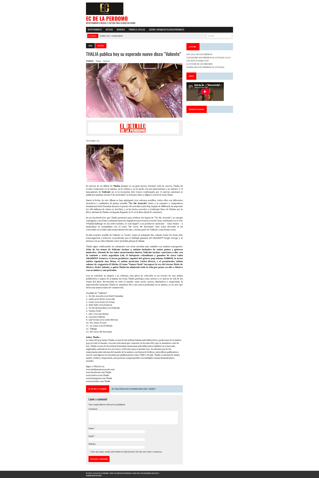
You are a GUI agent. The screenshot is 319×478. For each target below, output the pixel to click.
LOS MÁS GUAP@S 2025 (197, 60)
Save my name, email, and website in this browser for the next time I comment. (126, 451)
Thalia (98, 61)
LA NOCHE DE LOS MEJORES (199, 64)
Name (91, 428)
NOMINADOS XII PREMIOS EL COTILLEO (205, 67)
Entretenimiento (95, 29)
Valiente (106, 61)
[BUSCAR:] (219, 35)
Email (91, 436)
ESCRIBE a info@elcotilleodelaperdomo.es (166, 29)
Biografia (121, 29)
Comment (92, 408)
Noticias (109, 29)
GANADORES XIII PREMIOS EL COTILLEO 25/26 (208, 57)
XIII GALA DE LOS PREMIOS (199, 54)
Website (92, 444)
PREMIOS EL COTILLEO (137, 29)
